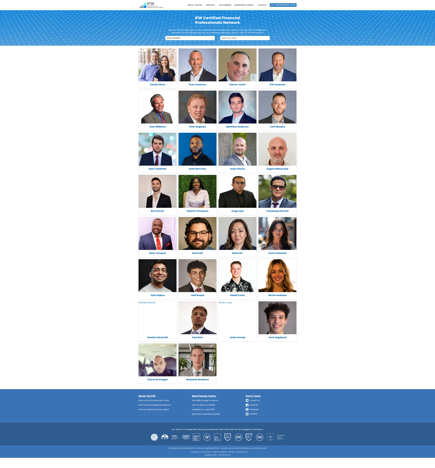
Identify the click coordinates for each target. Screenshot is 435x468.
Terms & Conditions (219, 452)
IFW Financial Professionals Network (154, 405)
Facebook (253, 405)
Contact (262, 5)
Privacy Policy (205, 452)
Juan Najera (157, 295)
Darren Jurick (237, 84)
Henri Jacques (157, 253)
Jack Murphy (277, 126)
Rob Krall (197, 253)
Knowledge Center (243, 5)
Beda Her (237, 253)
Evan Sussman (197, 84)
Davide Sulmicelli (157, 337)
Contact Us (254, 400)
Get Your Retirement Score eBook (153, 409)
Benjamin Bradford (197, 379)
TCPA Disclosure (241, 452)
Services (210, 5)
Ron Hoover (157, 211)
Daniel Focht (237, 295)
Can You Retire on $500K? (203, 405)
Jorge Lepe (237, 211)
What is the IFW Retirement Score (153, 400)
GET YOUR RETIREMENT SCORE (283, 5)
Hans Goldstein (157, 168)
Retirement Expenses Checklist (206, 414)
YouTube (253, 413)
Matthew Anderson (237, 126)
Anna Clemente (277, 253)
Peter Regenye (197, 126)
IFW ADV (231, 452)
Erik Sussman (277, 84)
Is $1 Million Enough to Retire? (205, 400)
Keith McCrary (197, 168)
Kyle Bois (197, 337)
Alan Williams (157, 126)
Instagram (254, 409)
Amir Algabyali (277, 337)
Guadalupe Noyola (277, 211)
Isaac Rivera (237, 168)
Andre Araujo (237, 337)
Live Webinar (225, 5)
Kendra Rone (157, 84)
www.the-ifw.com (225, 455)
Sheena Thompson (197, 211)
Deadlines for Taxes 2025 (203, 409)
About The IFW (195, 5)
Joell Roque (197, 295)
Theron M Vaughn (157, 379)
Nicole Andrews (277, 295)
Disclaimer (195, 452)
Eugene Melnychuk (277, 168)
